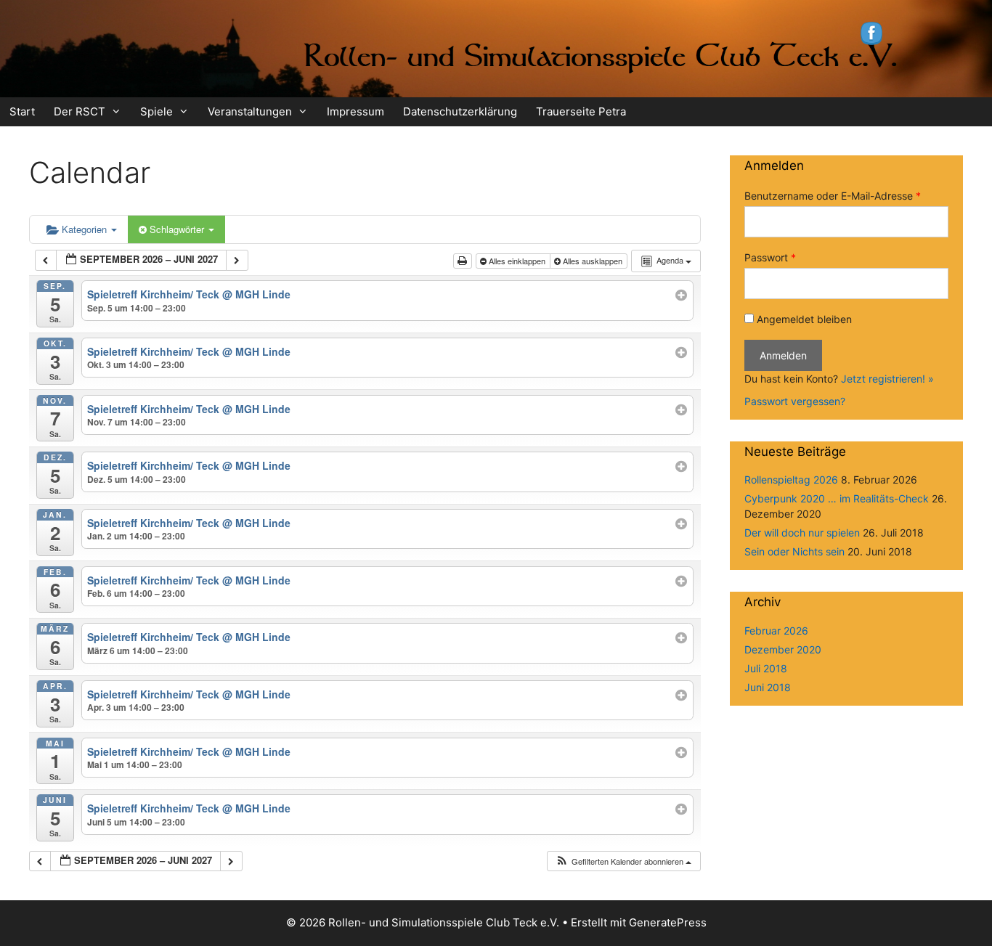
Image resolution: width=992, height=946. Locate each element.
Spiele (156, 111)
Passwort (770, 257)
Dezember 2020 (782, 649)
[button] (623, 861)
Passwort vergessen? (794, 401)
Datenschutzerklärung (460, 111)
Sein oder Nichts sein (794, 551)
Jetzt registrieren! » (887, 378)
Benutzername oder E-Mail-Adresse (832, 195)
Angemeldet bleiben (804, 319)
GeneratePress (668, 922)
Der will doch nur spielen (802, 532)
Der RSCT (79, 111)
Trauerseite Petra (581, 111)
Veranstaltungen (250, 111)
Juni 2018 (767, 687)
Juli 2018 (765, 668)
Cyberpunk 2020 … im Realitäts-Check (836, 498)
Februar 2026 (776, 630)
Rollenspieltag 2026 (791, 479)
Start (22, 111)
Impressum (355, 111)
